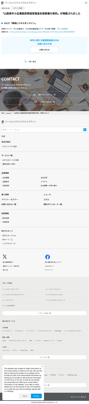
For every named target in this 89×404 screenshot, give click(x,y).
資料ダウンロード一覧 (47, 94)
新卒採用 (6, 218)
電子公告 (5, 270)
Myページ (6, 239)
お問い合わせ (44, 49)
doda (4, 341)
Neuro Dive (24, 350)
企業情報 (5, 173)
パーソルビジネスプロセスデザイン (13, 295)
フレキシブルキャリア (44, 331)
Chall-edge (57, 331)
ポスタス (61, 375)
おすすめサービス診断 (11, 160)
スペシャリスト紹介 (10, 146)
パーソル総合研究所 (8, 305)
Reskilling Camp (72, 375)
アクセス (44, 181)
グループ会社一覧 (45, 313)
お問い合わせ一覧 (48, 102)
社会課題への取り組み (49, 185)
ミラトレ (15, 350)
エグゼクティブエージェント (18, 341)
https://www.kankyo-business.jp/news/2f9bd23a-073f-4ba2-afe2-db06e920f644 (42, 31)
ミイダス (38, 341)
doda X (59, 341)
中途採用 (6, 222)
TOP (2, 113)
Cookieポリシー (49, 266)
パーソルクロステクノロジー (55, 295)
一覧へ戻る (32, 61)
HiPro (32, 350)
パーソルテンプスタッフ (53, 289)
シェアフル (5, 350)
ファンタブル (30, 331)
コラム (46, 199)
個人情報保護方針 (8, 262)
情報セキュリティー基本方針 (11, 266)
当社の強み (6, 141)
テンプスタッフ (7, 331)
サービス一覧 (7, 155)
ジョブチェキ (7, 243)
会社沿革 (44, 177)
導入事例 (5, 194)
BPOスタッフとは (9, 235)
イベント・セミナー (9, 199)
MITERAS (53, 375)
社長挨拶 (6, 185)
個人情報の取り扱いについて (53, 262)
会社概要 (6, 177)
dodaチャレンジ (49, 341)
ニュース (8, 113)
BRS (31, 341)
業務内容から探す (9, 164)
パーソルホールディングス (10, 289)
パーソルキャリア (7, 300)
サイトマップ (49, 270)
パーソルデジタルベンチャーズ (55, 300)
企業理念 (6, 181)
